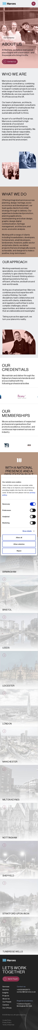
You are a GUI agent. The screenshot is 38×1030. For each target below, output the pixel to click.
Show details (27, 531)
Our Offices (7, 1008)
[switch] (33, 510)
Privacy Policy (6, 1022)
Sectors (5, 990)
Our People (6, 1002)
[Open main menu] (34, 4)
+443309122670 (23, 990)
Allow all (19, 537)
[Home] (9, 3)
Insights (5, 993)
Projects (5, 996)
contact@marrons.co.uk (26, 992)
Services (5, 986)
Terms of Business (8, 1025)
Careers (5, 1005)
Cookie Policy (6, 1020)
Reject (19, 551)
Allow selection (19, 544)
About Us (6, 999)
